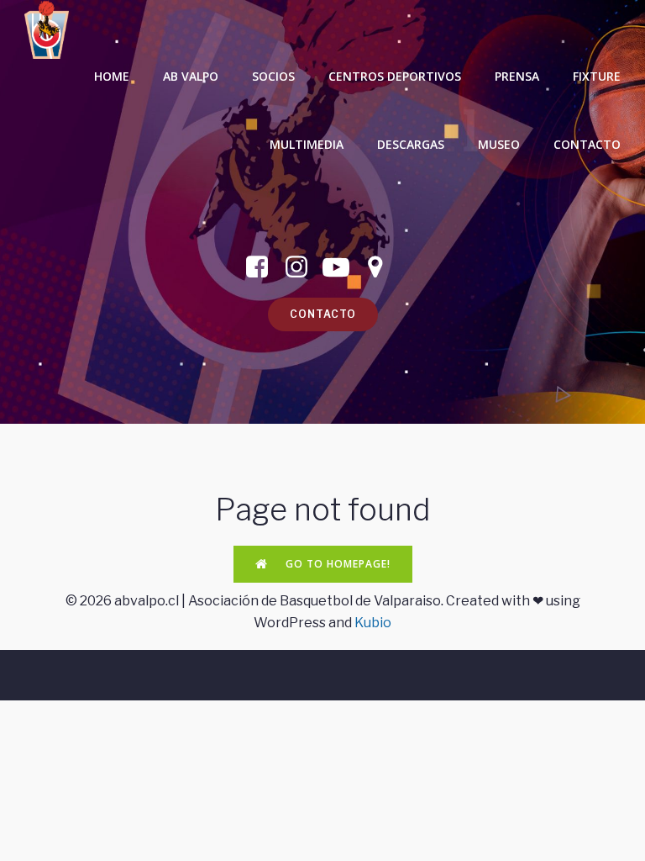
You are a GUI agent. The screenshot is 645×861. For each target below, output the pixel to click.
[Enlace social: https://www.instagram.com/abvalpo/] (302, 267)
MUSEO (499, 144)
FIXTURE (597, 76)
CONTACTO (587, 144)
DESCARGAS (410, 144)
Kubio (372, 623)
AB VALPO (190, 76)
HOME (111, 76)
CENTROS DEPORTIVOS (394, 76)
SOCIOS (273, 76)
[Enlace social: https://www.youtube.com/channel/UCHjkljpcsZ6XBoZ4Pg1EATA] (342, 267)
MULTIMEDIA (306, 144)
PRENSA (517, 76)
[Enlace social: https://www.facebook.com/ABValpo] (263, 267)
